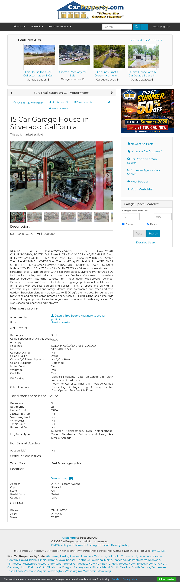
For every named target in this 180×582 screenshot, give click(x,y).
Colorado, (114, 556)
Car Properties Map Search (142, 160)
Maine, (109, 560)
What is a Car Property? (146, 151)
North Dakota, (29, 567)
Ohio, (43, 567)
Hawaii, (24, 560)
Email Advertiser (85, 102)
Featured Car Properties (145, 40)
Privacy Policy (120, 545)
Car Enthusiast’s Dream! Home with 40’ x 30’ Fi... (107, 75)
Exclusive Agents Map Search (143, 172)
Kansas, (71, 560)
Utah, (20, 571)
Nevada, (82, 563)
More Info (36, 26)
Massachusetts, (137, 560)
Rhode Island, (101, 567)
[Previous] (11, 93)
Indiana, (52, 560)
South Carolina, (121, 567)
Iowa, (62, 560)
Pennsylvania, (83, 567)
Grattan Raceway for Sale (72, 73)
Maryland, (120, 560)
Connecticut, (130, 556)
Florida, (157, 556)
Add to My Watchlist (29, 102)
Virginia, (42, 571)
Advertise (18, 26)
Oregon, (68, 567)
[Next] (111, 93)
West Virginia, (74, 571)
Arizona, (75, 556)
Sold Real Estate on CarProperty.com (61, 92)
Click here (69, 537)
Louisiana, (97, 560)
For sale (129, 224)
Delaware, (146, 556)
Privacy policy (130, 579)
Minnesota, (15, 563)
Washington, (56, 571)
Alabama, (53, 556)
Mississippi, (30, 563)
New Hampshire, (100, 563)
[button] (18, 217)
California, (100, 556)
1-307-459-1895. (158, 550)
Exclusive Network (59, 26)
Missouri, (43, 563)
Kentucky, (84, 560)
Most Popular (139, 181)
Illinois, (42, 560)
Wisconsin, (90, 571)
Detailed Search (147, 242)
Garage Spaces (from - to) (135, 210)
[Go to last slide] (15, 175)
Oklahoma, (54, 567)
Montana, (56, 563)
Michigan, (154, 560)
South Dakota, (142, 567)
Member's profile (60, 102)
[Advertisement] (147, 304)
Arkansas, (87, 556)
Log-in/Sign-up (161, 26)
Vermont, (30, 571)
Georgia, (13, 560)
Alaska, (64, 556)
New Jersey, (120, 563)
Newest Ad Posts (141, 144)
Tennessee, (159, 567)
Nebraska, (70, 563)
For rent (154, 224)
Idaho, (33, 560)
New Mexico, (137, 563)
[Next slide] (107, 175)
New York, (153, 563)
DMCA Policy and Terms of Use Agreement (80, 545)
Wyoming (104, 571)
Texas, (11, 571)
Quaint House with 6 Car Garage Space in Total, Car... (142, 75)
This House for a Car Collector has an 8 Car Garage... (38, 75)
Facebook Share (59, 108)
